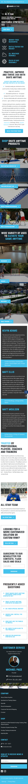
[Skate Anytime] (13, 6)
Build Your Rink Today (14, 131)
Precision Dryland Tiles (7, 186)
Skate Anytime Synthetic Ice (8, 166)
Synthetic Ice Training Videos (8, 700)
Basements (4, 261)
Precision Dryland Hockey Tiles (9, 727)
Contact (3, 712)
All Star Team (7, 517)
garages (22, 122)
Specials (3, 703)
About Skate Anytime (6, 697)
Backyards (4, 301)
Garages (3, 281)
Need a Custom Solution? (8, 226)
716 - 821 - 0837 (17, 679)
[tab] (14, 594)
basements (7, 122)
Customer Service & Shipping (9, 709)
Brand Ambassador (6, 706)
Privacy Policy (11, 781)
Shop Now (6, 29)
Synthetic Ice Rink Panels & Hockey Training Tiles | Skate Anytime (14, 723)
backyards (6, 124)
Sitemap (4, 781)
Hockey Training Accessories (9, 206)
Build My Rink (9, 543)
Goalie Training (5, 321)
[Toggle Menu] (2, 2)
